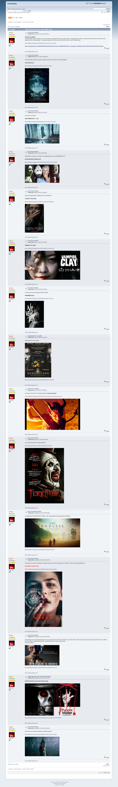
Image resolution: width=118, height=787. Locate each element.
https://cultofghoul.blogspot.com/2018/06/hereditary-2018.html (39, 379)
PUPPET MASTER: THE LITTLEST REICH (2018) (39, 676)
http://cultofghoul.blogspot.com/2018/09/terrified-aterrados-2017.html (41, 667)
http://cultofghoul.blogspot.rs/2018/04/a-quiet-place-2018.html (39, 201)
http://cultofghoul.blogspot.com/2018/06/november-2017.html (39, 298)
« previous (105, 24)
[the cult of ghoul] (9, 45)
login (20, 9)
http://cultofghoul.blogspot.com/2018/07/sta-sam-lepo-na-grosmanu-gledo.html (43, 396)
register (23, 9)
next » (109, 24)
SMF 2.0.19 (53, 782)
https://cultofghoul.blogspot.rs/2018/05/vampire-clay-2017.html (39, 248)
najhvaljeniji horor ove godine (35, 336)
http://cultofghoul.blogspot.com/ (31, 51)
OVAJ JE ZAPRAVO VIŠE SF (34, 511)
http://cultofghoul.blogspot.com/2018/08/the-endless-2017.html (39, 549)
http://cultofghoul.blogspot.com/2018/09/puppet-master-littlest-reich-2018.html (43, 717)
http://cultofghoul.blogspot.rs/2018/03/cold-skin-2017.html (38, 65)
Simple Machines (65, 782)
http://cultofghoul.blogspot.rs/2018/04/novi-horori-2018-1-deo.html (40, 121)
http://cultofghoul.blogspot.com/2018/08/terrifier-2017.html (38, 445)
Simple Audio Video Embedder (60, 783)
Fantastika (12, 4)
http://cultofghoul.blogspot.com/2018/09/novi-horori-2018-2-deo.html (41, 734)
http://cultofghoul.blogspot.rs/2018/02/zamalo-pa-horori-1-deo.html (40, 43)
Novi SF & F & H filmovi (33, 388)
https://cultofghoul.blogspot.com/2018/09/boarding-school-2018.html (41, 569)
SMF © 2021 (58, 782)
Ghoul (11, 32)
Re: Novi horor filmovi (33, 32)
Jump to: (100, 772)
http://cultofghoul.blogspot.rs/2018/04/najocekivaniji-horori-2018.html (41, 162)
